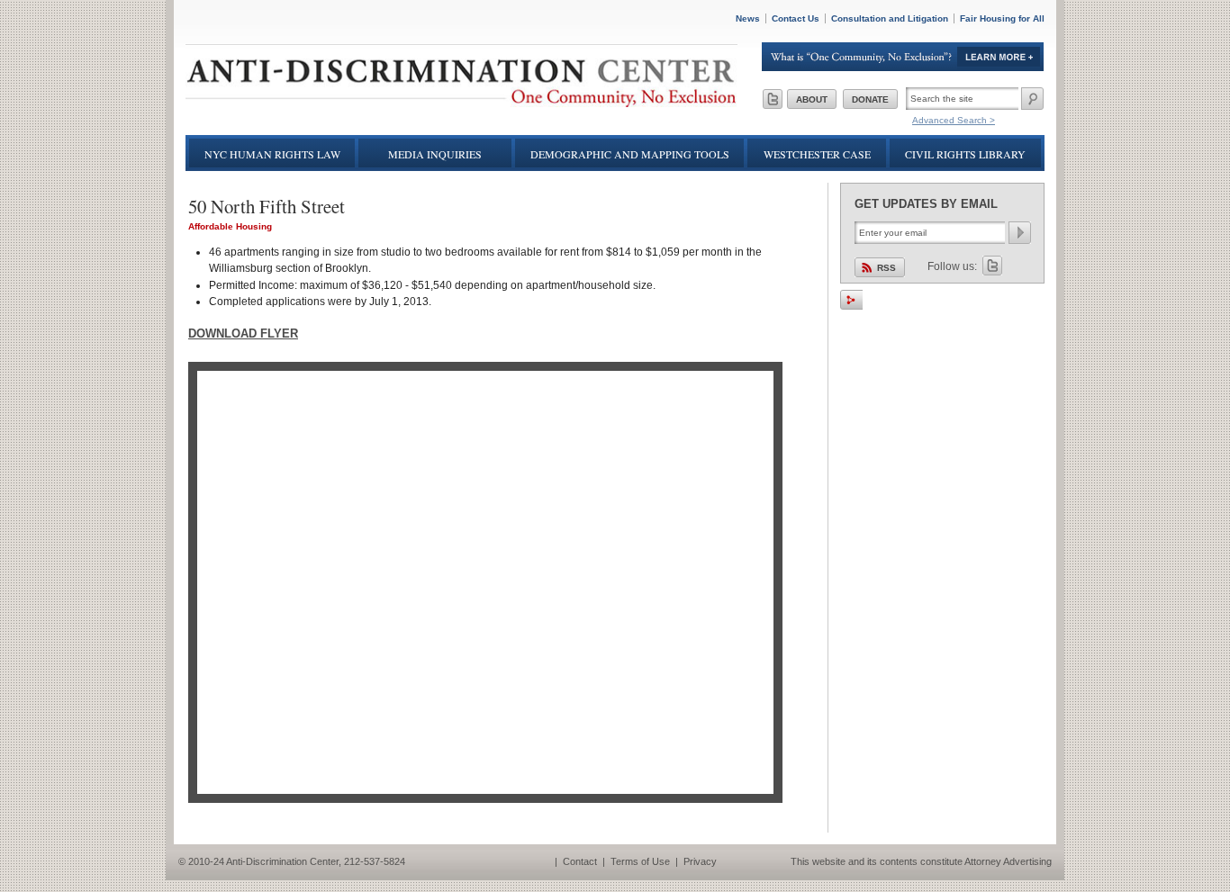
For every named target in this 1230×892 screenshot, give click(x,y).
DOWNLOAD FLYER (243, 333)
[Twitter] (772, 99)
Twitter (992, 265)
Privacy (700, 861)
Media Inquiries (435, 154)
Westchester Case (817, 154)
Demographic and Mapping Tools (629, 154)
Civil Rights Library (965, 154)
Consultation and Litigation (889, 18)
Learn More (903, 56)
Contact (580, 861)
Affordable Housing (230, 226)
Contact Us (795, 18)
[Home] (461, 103)
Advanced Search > (953, 120)
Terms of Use (640, 861)
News (748, 18)
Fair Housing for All (1002, 18)
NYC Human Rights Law (272, 154)
